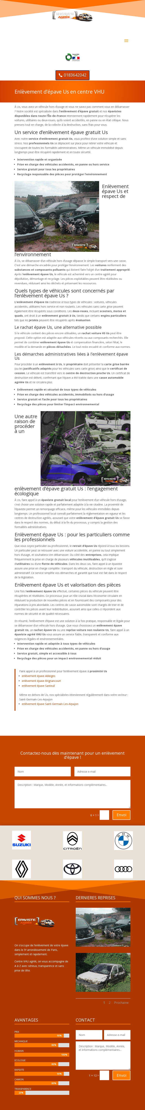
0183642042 (75, 75)
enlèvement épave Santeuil (38, 686)
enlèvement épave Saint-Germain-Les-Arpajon (50, 704)
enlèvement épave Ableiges (38, 676)
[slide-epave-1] (103, 991)
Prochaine (121, 1003)
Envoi (121, 814)
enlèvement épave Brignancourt (41, 681)
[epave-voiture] (103, 945)
